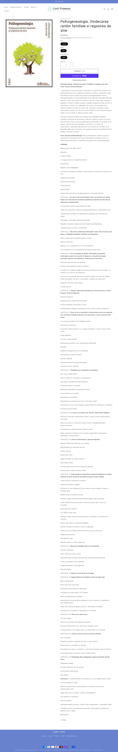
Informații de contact (97, 750)
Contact (50, 736)
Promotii (56, 736)
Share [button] (64, 720)
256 (63, 50)
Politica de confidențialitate (60, 750)
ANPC (63, 736)
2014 (63, 57)
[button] (16, 7)
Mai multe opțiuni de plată (79, 80)
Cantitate (63, 61)
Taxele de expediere (65, 37)
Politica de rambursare (45, 750)
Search (44, 736)
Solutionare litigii (71, 736)
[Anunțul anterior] (5, 1)
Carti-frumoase (23, 750)
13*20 (64, 44)
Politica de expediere (85, 750)
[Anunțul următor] (113, 1)
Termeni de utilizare (73, 750)
